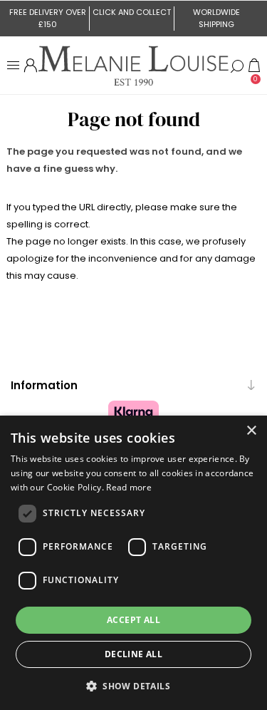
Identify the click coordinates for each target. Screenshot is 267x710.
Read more (129, 487)
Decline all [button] (133, 654)
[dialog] (133, 563)
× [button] (251, 431)
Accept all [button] (133, 620)
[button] (133, 685)
